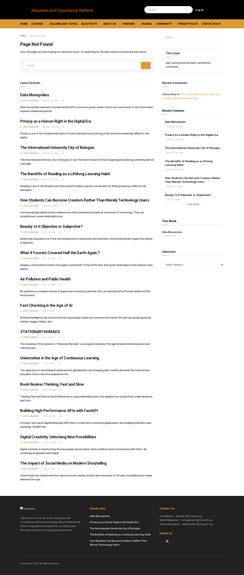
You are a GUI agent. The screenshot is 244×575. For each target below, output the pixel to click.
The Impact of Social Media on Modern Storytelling (63, 463)
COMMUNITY (164, 23)
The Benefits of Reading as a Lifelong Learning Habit (65, 174)
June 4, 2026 (48, 469)
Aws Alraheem (30, 101)
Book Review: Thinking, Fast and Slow (52, 384)
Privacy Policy (188, 23)
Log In (199, 10)
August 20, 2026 (50, 127)
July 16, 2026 (48, 285)
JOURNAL (146, 23)
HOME (24, 23)
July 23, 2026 (48, 258)
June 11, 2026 (49, 442)
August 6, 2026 (50, 206)
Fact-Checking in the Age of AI (46, 305)
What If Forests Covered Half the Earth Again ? (60, 253)
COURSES (37, 23)
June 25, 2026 (49, 390)
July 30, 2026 (48, 232)
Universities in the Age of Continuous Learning (59, 358)
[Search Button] (189, 9)
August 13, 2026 (50, 179)
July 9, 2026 (48, 311)
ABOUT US (109, 23)
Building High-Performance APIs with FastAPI (59, 410)
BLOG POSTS (89, 23)
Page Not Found (37, 36)
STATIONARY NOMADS (40, 331)
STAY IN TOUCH (211, 23)
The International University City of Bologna (57, 147)
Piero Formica (30, 153)
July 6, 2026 (48, 337)
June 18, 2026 (49, 416)
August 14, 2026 (50, 153)
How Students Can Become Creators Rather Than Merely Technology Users (84, 200)
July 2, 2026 (48, 363)
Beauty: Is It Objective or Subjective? (51, 226)
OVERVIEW (128, 23)
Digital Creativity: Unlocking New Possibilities (58, 437)
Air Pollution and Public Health (45, 279)
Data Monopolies (34, 95)
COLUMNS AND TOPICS (63, 23)
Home (23, 36)
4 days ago (170, 236)
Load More (193, 204)
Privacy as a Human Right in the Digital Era (55, 121)
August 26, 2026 (50, 101)
